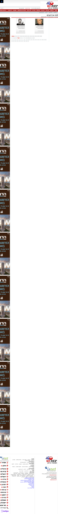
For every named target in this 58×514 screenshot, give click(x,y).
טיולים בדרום (31, 483)
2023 (33, 36)
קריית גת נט (32, 485)
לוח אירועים (41, 12)
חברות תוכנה (16, 472)
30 (28, 41)
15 (36, 39)
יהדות (33, 474)
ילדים (46, 12)
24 (17, 41)
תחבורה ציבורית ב (24, 477)
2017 (19, 36)
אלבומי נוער (32, 471)
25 (19, 41)
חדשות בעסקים (26, 464)
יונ (22, 37)
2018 (21, 36)
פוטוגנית (32, 462)
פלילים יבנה (32, 464)
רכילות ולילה (31, 461)
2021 (28, 36)
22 (13, 41)
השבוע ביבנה (40, 25)
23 (15, 41)
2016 (16, 36)
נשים (18, 475)
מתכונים (26, 472)
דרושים (10, 10)
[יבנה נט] (48, 463)
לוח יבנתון (19, 476)
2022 (31, 36)
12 (31, 39)
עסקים (14, 10)
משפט (20, 464)
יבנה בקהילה (31, 473)
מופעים (55, 12)
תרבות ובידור (50, 16)
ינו (12, 37)
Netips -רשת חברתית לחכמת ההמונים (27, 482)
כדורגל (33, 459)
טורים (33, 10)
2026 (41, 36)
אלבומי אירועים (25, 466)
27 (22, 41)
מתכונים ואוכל (31, 477)
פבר (14, 37)
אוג (26, 37)
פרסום (33, 487)
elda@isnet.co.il (53, 479)
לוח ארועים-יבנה (21, 25)
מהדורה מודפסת (22, 10)
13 (33, 39)
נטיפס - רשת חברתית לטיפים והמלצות (27, 480)
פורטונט (26, 473)
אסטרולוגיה (21, 472)
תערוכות (50, 12)
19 (43, 39)
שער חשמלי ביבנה (30, 487)
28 (24, 41)
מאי (21, 37)
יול (24, 37)
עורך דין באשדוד (31, 479)
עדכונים (32, 460)
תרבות (42, 10)
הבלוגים (31, 476)
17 (40, 39)
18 (42, 39)
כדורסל (29, 459)
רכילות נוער (27, 471)
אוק (30, 37)
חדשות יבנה (31, 463)
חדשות (52, 10)
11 (29, 39)
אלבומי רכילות (31, 466)
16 (38, 39)
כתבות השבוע (31, 472)
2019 (23, 36)
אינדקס (29, 474)
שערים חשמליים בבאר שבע (29, 478)
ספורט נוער (25, 459)
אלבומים (32, 465)
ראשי (56, 10)
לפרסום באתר (21, 8)
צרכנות (38, 10)
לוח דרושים (25, 474)
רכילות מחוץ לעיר (23, 462)
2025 (38, 36)
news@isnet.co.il (53, 475)
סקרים (14, 459)
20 (45, 39)
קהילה (47, 10)
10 (28, 39)
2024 (36, 36)
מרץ (16, 37)
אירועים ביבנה (23, 475)
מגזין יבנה (32, 471)
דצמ (34, 37)
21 (12, 41)
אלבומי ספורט (27, 460)
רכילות (28, 462)
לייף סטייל (14, 476)
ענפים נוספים (18, 459)
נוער (33, 470)
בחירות (17, 464)
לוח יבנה (29, 10)
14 (35, 39)
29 (26, 41)
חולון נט (32, 486)
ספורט (32, 458)
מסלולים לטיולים (31, 482)
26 (21, 41)
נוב (31, 37)
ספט (28, 37)
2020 (26, 36)
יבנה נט (56, 16)
